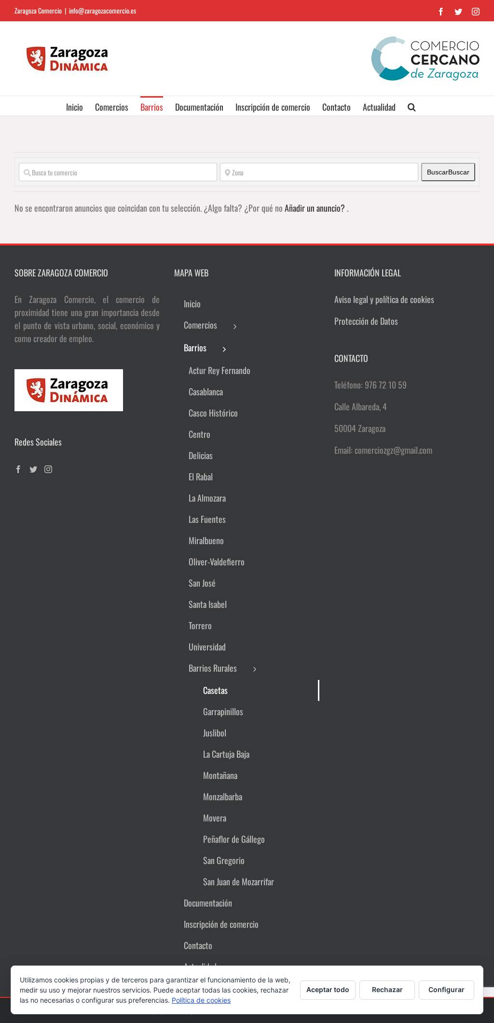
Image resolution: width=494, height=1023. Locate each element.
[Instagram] (48, 469)
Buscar (448, 172)
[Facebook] (18, 469)
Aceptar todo (327, 989)
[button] (412, 105)
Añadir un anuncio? (316, 208)
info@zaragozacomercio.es (102, 10)
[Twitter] (33, 469)
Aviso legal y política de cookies (384, 299)
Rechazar (387, 989)
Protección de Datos (366, 321)
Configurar (446, 989)
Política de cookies (201, 1000)
